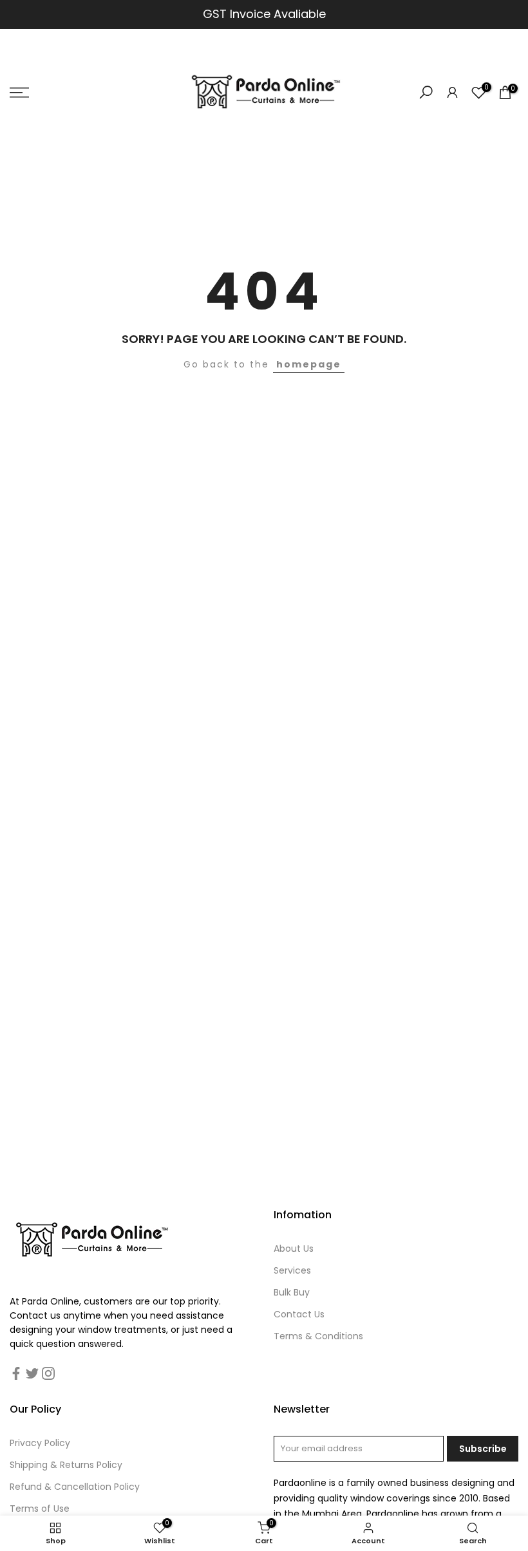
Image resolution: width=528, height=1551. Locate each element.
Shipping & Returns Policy (66, 1464)
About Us (294, 1248)
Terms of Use (40, 1508)
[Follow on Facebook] (16, 1373)
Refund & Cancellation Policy (75, 1486)
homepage (308, 364)
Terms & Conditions (318, 1336)
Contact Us (299, 1314)
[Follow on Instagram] (48, 1373)
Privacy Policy (40, 1442)
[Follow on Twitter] (32, 1373)
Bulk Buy (292, 1292)
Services (292, 1270)
